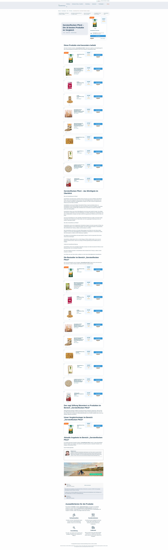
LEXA (95, 28)
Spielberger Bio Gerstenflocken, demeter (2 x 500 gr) (79, 179)
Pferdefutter (70, 10)
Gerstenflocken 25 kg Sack (94, 30)
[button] (66, 6)
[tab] (66, 77)
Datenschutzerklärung (84, 543)
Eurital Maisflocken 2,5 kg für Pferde (80, 137)
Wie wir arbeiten (94, 543)
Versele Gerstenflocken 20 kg (80, 82)
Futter (67, 10)
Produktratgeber (64, 10)
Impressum (79, 543)
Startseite (59, 10)
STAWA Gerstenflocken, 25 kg (80, 96)
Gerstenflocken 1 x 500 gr (80, 151)
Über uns (89, 543)
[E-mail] (65, 458)
